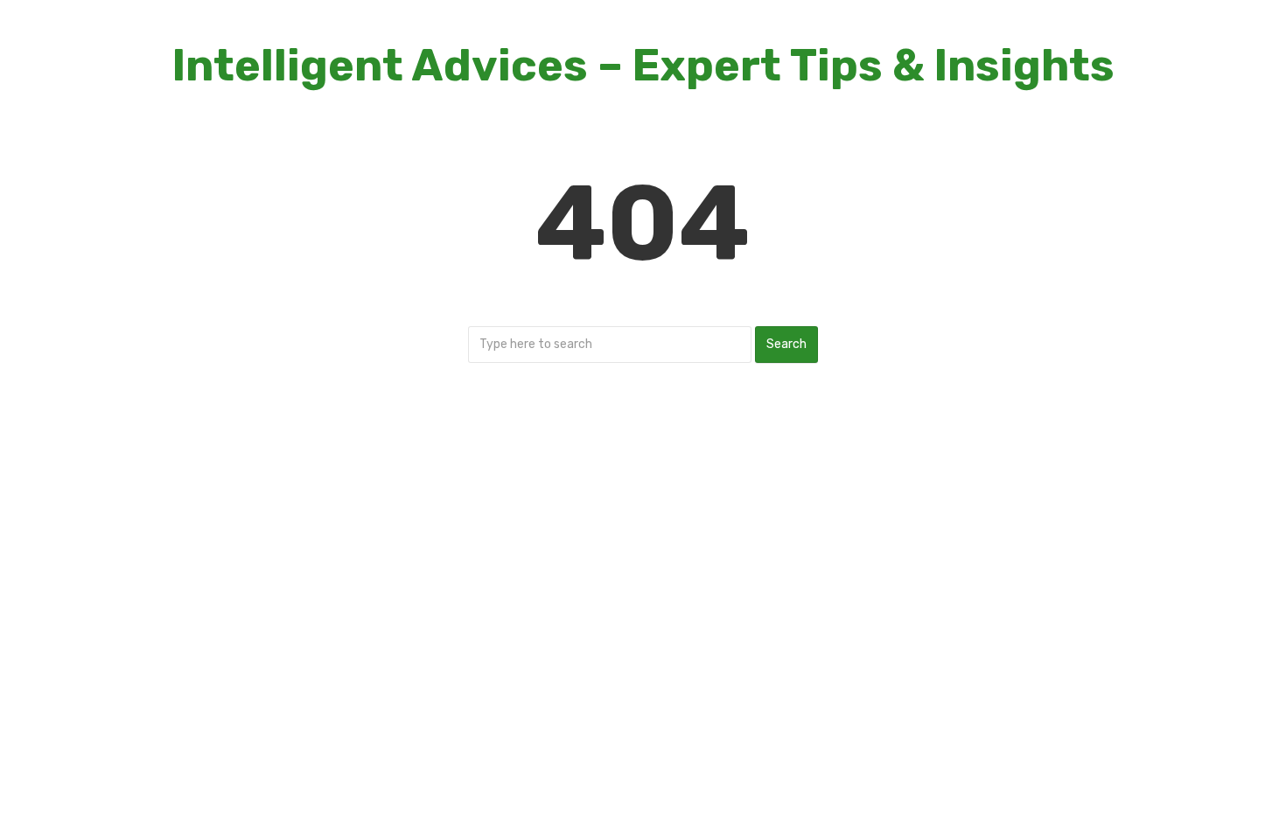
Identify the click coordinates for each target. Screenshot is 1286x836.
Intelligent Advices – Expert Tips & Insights (643, 65)
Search (786, 344)
